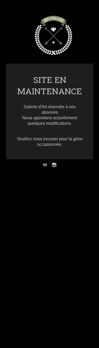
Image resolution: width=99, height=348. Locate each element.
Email (45, 166)
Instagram (54, 166)
